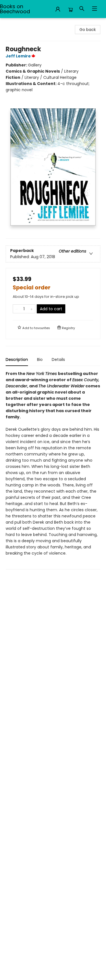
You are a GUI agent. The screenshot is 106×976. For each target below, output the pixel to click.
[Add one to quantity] (31, 309)
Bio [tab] (40, 359)
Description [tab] (17, 359)
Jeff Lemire (18, 56)
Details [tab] (58, 359)
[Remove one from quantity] (16, 309)
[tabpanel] (53, 469)
